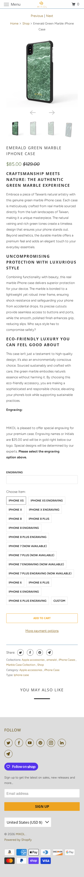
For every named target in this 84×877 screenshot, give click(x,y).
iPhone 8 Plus (39, 518)
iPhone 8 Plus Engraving (28, 537)
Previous (37, 16)
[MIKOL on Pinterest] (41, 743)
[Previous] (32, 112)
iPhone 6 (15, 582)
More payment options (42, 631)
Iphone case (21, 675)
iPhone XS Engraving (47, 500)
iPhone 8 (15, 518)
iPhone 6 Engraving (24, 591)
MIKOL (21, 834)
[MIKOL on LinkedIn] (63, 743)
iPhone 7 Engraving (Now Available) (36, 564)
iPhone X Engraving (44, 509)
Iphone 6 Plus (39, 582)
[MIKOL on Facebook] (20, 743)
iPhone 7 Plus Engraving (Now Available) (40, 573)
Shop (26, 23)
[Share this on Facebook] (29, 652)
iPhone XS (16, 500)
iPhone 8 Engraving (24, 527)
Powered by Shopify (18, 840)
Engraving (14, 472)
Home (14, 23)
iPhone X (15, 509)
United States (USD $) (25, 822)
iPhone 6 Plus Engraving (28, 600)
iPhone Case (51, 670)
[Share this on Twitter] (20, 652)
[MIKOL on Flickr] (69, 743)
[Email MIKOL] (9, 754)
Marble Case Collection (21, 664)
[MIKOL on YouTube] (31, 743)
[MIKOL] (42, 4)
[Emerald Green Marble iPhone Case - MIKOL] (42, 71)
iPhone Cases (67, 659)
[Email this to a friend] (49, 652)
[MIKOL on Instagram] (52, 743)
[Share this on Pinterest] (39, 652)
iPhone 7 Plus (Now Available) (31, 555)
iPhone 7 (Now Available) (28, 546)
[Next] (51, 112)
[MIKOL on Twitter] (9, 743)
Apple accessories (33, 659)
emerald (52, 659)
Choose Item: (16, 492)
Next (49, 16)
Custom (59, 600)
